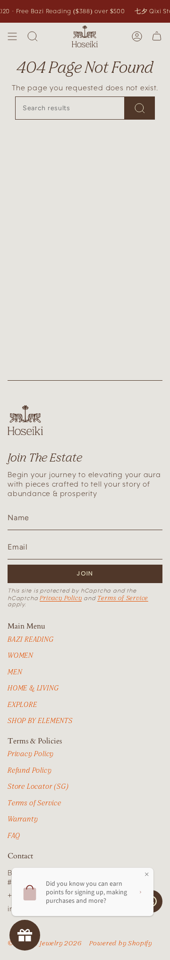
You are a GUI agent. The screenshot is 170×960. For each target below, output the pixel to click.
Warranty (23, 819)
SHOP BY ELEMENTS (40, 720)
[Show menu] (12, 36)
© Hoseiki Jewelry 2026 (45, 943)
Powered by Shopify (120, 943)
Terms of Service (122, 598)
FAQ (14, 835)
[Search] (32, 36)
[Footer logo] (25, 420)
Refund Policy (29, 770)
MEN (15, 672)
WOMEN (20, 655)
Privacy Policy (61, 598)
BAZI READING (31, 639)
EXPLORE (22, 704)
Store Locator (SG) (38, 786)
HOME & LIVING (33, 688)
